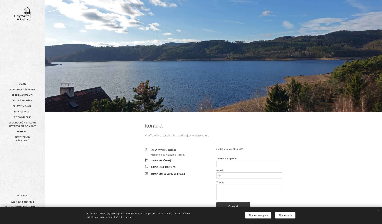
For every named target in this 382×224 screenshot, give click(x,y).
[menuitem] (22, 84)
